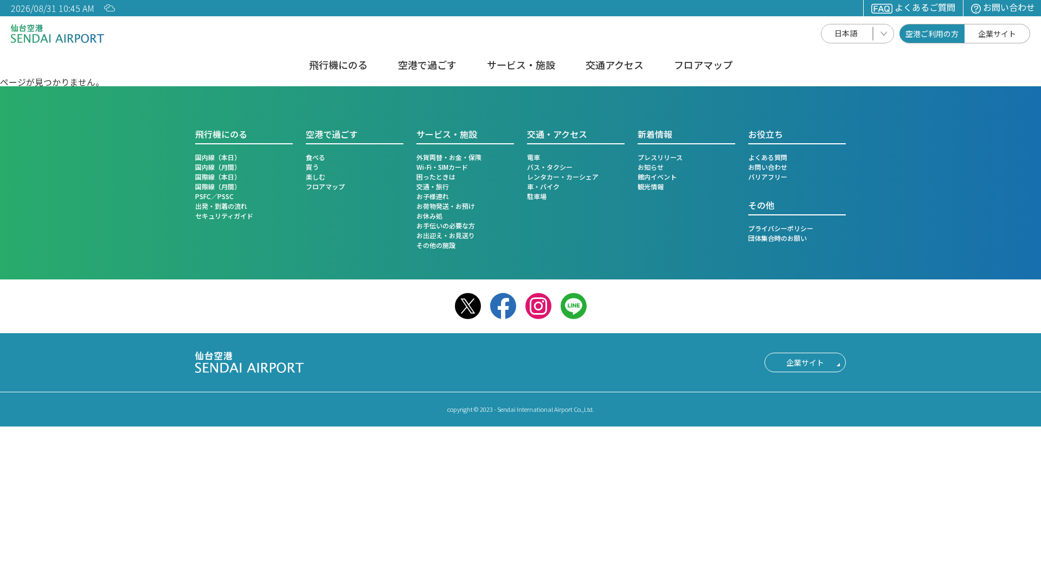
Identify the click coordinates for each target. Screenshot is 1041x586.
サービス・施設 (521, 66)
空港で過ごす (427, 66)
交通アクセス (615, 66)
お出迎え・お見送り (445, 235)
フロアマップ (703, 66)
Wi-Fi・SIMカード (442, 166)
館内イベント (657, 176)
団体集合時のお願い (777, 238)
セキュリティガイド (224, 215)
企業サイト (997, 33)
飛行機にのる (338, 66)
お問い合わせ (1009, 7)
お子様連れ (432, 196)
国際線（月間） (218, 186)
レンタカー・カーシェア (563, 176)
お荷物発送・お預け (445, 206)
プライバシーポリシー (780, 228)
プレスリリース (660, 157)
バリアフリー (767, 176)
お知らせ (651, 166)
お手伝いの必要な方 (445, 225)
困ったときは (435, 176)
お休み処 (429, 215)
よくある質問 (767, 157)
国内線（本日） (218, 157)
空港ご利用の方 (932, 33)
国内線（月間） (218, 166)
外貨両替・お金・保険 (448, 157)
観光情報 (651, 186)
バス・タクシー (550, 166)
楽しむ (315, 176)
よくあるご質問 (925, 7)
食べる (315, 157)
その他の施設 (435, 245)
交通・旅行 (432, 186)
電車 (533, 157)
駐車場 (537, 196)
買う (312, 166)
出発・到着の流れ (221, 206)
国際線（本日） (218, 176)
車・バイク (543, 186)
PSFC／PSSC (214, 196)
